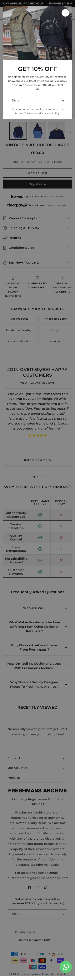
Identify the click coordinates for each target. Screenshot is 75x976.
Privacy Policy (50, 113)
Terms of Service (25, 113)
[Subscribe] (63, 100)
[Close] (65, 13)
